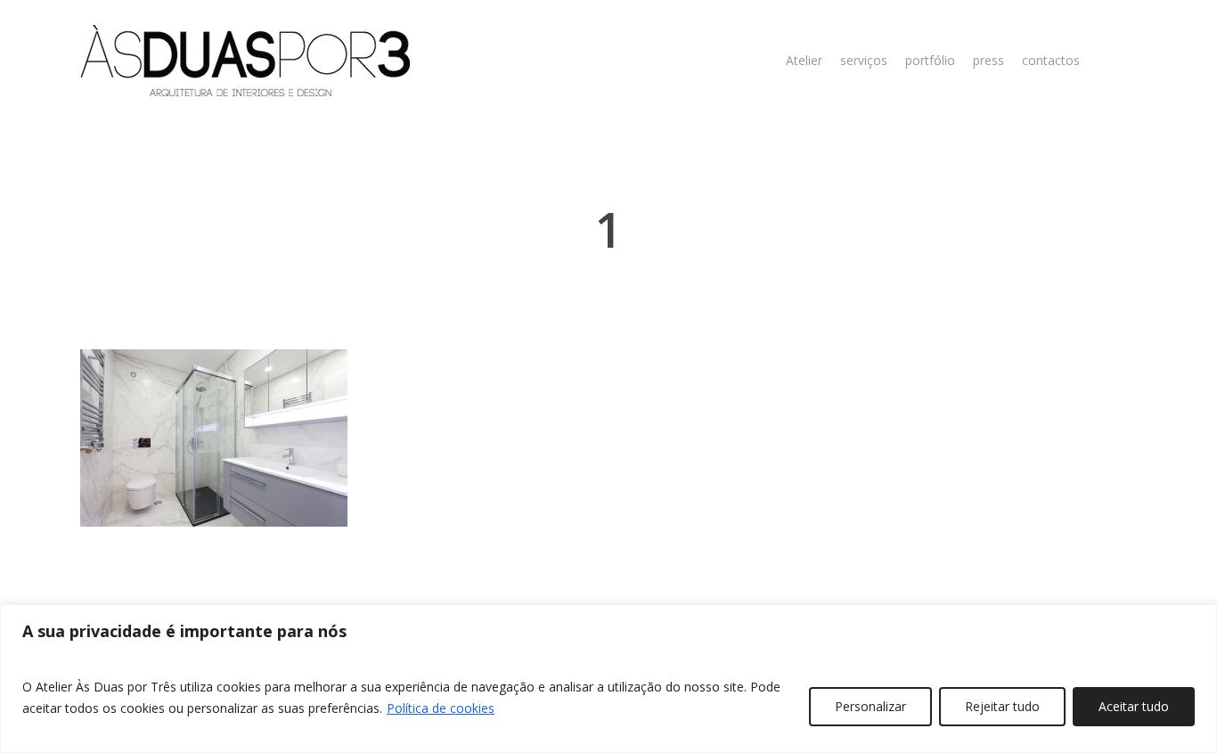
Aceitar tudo (1134, 706)
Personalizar (870, 706)
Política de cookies (440, 708)
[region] (608, 678)
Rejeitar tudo (1002, 706)
